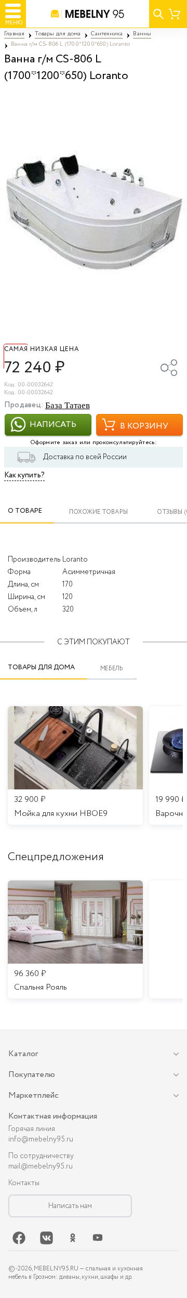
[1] (93, 211)
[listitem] (75, 939)
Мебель (112, 668)
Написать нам (70, 1206)
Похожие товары (98, 512)
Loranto (75, 559)
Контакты (23, 1183)
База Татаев (67, 405)
